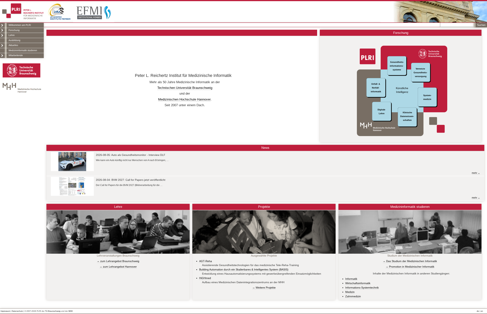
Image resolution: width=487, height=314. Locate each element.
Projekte (264, 207)
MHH (70, 311)
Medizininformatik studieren (23, 50)
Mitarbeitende (16, 55)
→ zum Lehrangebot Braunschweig (118, 261)
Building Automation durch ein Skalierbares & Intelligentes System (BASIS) (243, 269)
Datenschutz (17, 311)
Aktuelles (13, 45)
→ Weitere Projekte (264, 287)
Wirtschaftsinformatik (357, 283)
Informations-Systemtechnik (362, 287)
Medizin (350, 291)
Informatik (351, 278)
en (482, 311)
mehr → (476, 173)
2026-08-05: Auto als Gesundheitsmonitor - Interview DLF (130, 154)
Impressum (5, 311)
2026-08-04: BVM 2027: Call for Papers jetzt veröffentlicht (130, 179)
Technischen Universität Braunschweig (184, 88)
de (478, 311)
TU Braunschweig (52, 311)
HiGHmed (205, 278)
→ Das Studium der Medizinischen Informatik (410, 261)
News (265, 148)
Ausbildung (14, 40)
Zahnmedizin (353, 296)
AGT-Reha (205, 261)
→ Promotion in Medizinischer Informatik (410, 266)
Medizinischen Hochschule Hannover (184, 99)
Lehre (12, 35)
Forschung (14, 30)
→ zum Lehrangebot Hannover (118, 266)
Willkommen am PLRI (20, 25)
